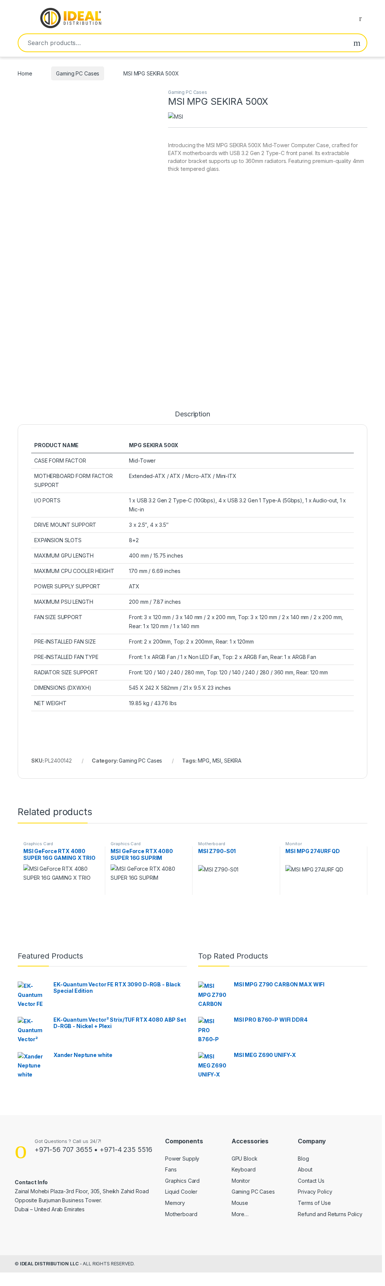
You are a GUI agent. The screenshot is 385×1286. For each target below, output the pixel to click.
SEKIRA (232, 760)
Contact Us (311, 1180)
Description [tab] (192, 414)
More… (240, 1214)
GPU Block (245, 1158)
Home (25, 73)
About (305, 1169)
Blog (303, 1158)
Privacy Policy (315, 1191)
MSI (216, 760)
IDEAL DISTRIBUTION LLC (49, 1263)
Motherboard (211, 843)
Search (357, 42)
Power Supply (182, 1158)
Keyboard (244, 1169)
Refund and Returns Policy (330, 1214)
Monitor (293, 843)
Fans (170, 1169)
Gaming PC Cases (77, 73)
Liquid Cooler (181, 1191)
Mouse (240, 1203)
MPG (203, 760)
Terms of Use (314, 1203)
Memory (175, 1203)
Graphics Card (38, 843)
